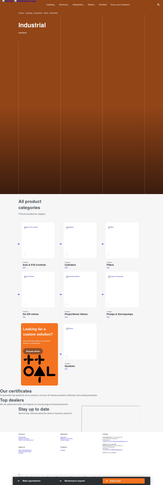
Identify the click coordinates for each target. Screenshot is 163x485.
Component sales (23, 438)
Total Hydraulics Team (24, 451)
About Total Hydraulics (25, 450)
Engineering (22, 437)
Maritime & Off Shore (66, 438)
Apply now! (115, 481)
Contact (103, 4)
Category (25, 262)
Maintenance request (75, 481)
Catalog (50, 4)
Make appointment (31, 481)
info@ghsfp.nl (118, 449)
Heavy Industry (64, 440)
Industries (78, 4)
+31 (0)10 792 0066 (108, 449)
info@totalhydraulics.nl (121, 441)
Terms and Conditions (120, 5)
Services (63, 4)
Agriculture (63, 437)
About (91, 4)
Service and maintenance (25, 440)
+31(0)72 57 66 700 (108, 441)
